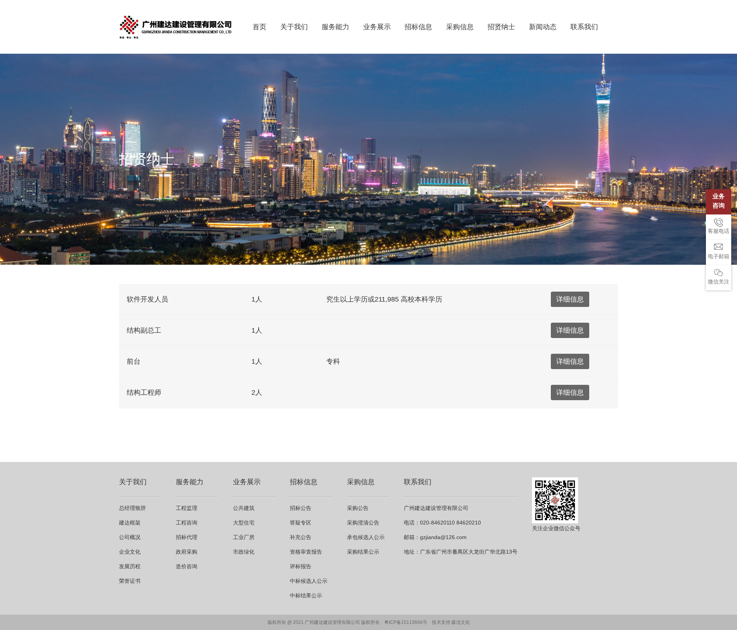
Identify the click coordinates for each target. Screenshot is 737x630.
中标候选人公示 (308, 581)
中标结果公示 (306, 595)
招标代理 (186, 537)
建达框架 (129, 523)
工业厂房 (243, 537)
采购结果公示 (363, 552)
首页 (259, 27)
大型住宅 (243, 523)
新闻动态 (543, 27)
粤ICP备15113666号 (405, 622)
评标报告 (300, 566)
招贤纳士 (501, 27)
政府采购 (186, 552)
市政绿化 (243, 552)
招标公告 (300, 508)
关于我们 (294, 27)
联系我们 (584, 27)
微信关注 (718, 282)
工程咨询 (186, 523)
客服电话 (718, 231)
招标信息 (418, 27)
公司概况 (129, 537)
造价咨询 (186, 566)
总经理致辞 (132, 508)
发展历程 (129, 566)
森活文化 (460, 622)
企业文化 (129, 552)
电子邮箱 (718, 256)
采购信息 (460, 27)
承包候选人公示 (366, 537)
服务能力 (335, 27)
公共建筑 (243, 508)
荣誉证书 (129, 581)
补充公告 (300, 537)
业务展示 (377, 27)
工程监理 (186, 508)
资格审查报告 (306, 552)
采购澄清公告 (363, 523)
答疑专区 (300, 523)
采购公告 (357, 508)
